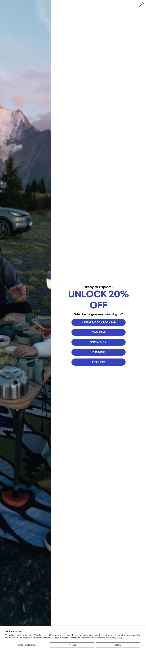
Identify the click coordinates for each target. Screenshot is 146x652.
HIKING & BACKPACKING (98, 322)
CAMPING (99, 332)
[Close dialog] (141, 4)
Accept (72, 645)
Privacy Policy (115, 637)
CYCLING (98, 362)
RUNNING (98, 352)
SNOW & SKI (98, 342)
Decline (117, 645)
